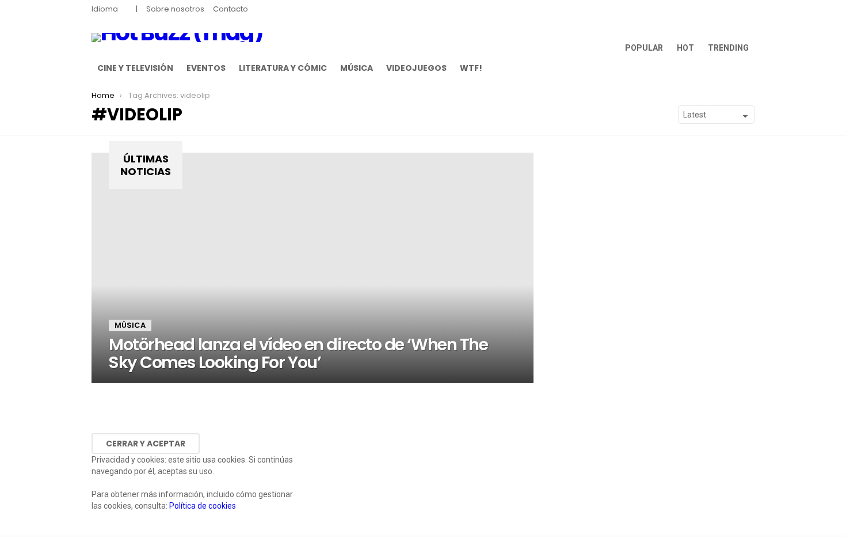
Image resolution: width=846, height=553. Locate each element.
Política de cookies (202, 505)
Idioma (105, 8)
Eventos (206, 68)
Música (356, 68)
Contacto (230, 8)
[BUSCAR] (747, 67)
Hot (685, 47)
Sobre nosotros (175, 8)
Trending (728, 47)
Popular (644, 47)
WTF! (471, 68)
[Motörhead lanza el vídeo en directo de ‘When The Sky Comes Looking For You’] (312, 268)
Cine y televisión (135, 68)
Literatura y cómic (283, 68)
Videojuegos (416, 68)
